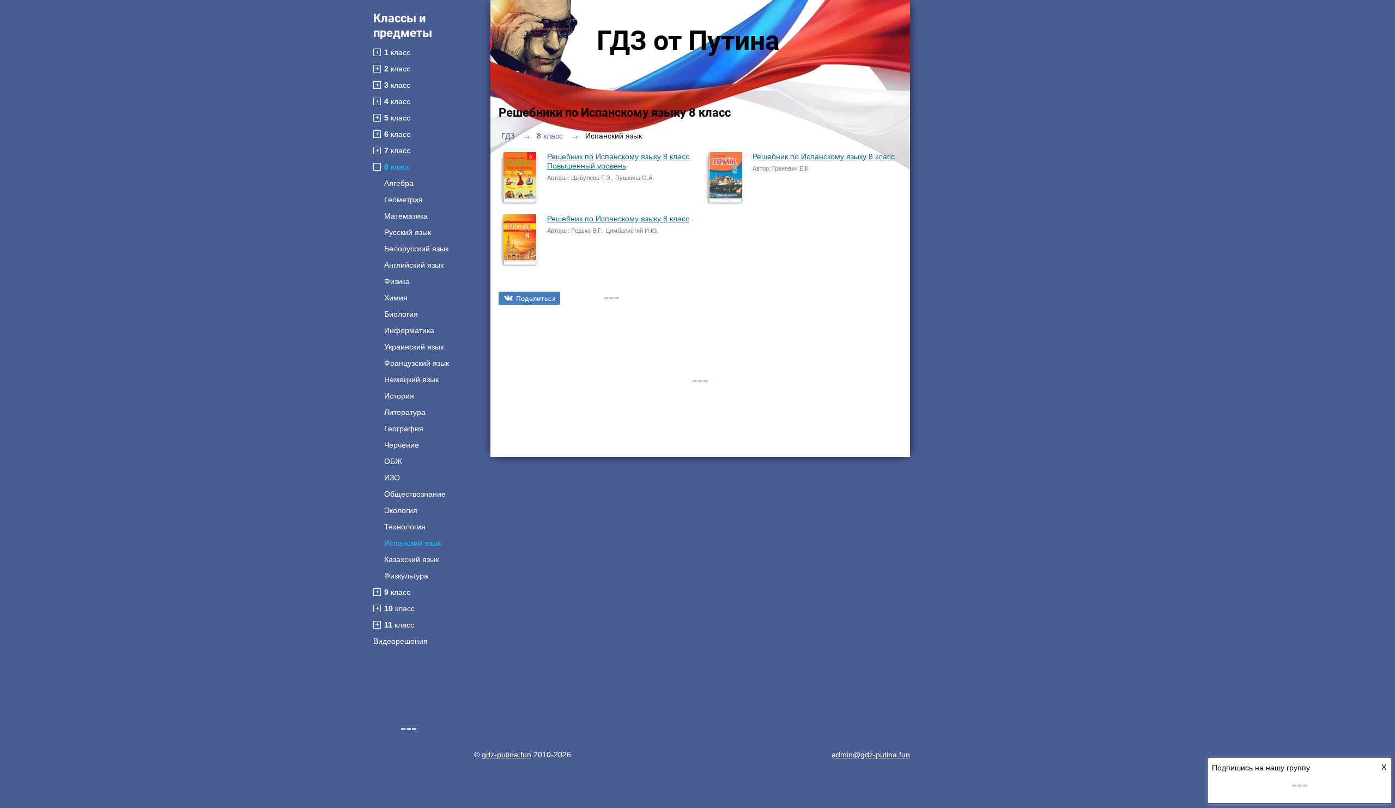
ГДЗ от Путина (688, 41)
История (399, 395)
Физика (397, 281)
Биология (401, 314)
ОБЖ (393, 461)
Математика (406, 216)
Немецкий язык (411, 379)
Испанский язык (412, 543)
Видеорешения (400, 641)
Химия (396, 297)
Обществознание (415, 494)
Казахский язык (411, 559)
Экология (400, 510)
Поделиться (536, 298)
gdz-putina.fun (506, 754)
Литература (405, 412)
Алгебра (399, 183)
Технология (405, 526)
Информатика (409, 330)
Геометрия (403, 199)
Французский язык (416, 363)
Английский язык (414, 265)
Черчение (401, 445)
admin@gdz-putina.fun (871, 754)
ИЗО (392, 477)
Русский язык (407, 232)
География (403, 428)
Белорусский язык (416, 248)
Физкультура (406, 575)
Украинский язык (414, 346)
